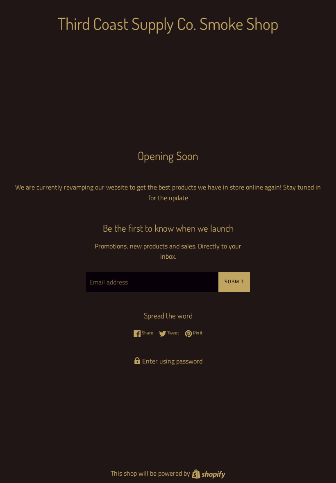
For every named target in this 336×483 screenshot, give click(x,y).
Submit (234, 281)
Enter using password (171, 361)
